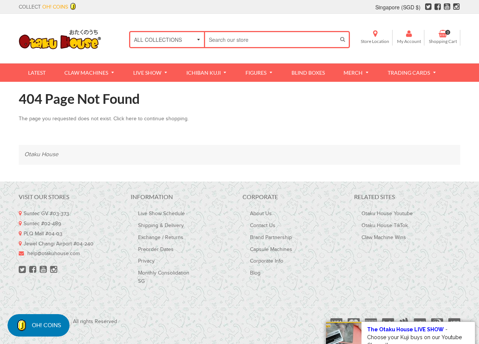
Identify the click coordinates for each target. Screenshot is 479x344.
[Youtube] (447, 8)
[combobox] (270, 39)
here (131, 119)
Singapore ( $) (398, 7)
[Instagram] (456, 8)
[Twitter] (428, 8)
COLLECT (43, 7)
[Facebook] (437, 8)
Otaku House (41, 154)
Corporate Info (266, 261)
